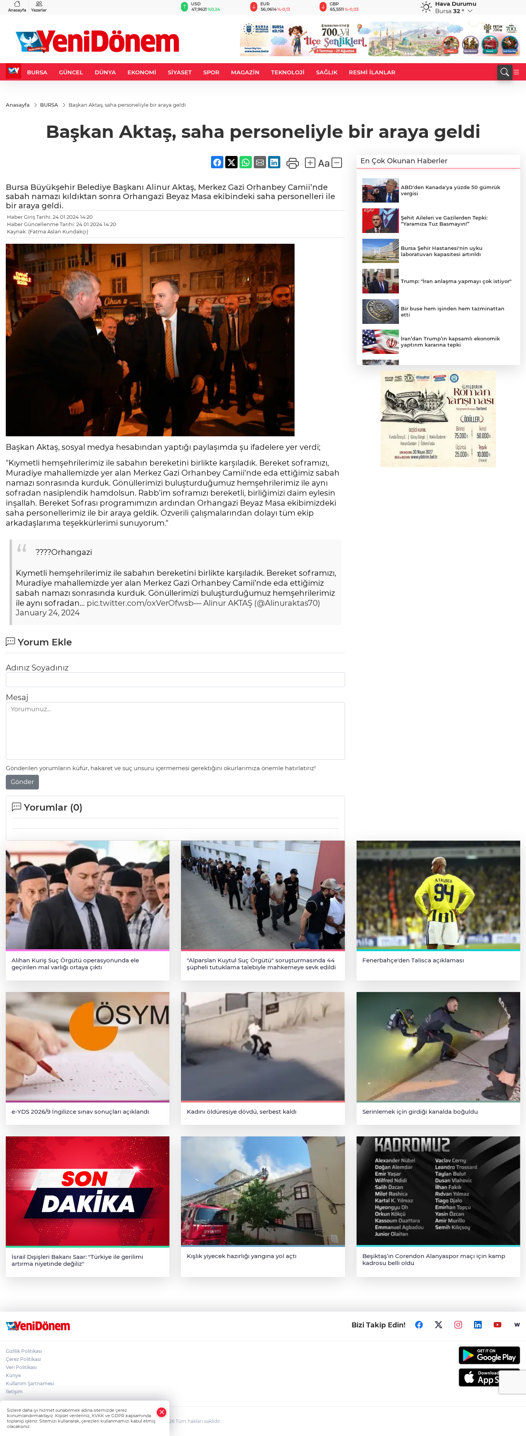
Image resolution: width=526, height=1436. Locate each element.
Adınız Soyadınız (37, 667)
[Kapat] (161, 1412)
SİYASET (180, 72)
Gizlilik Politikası (24, 1351)
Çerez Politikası (23, 1359)
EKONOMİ (141, 72)
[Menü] (516, 72)
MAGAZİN (245, 72)
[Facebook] (419, 1324)
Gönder (22, 782)
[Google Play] (460, 1355)
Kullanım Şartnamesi (30, 1383)
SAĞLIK (326, 72)
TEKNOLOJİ (288, 72)
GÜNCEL (71, 72)
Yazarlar (39, 10)
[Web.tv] (517, 1324)
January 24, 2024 (48, 612)
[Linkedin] (478, 1324)
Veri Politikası (21, 1367)
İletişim (14, 1391)
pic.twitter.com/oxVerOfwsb (140, 603)
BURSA (37, 72)
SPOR (211, 72)
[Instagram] (458, 1324)
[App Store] (460, 1377)
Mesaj (17, 697)
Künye (13, 1375)
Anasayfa (17, 10)
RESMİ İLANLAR (372, 72)
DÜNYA (105, 72)
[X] (438, 1324)
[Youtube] (497, 1324)
